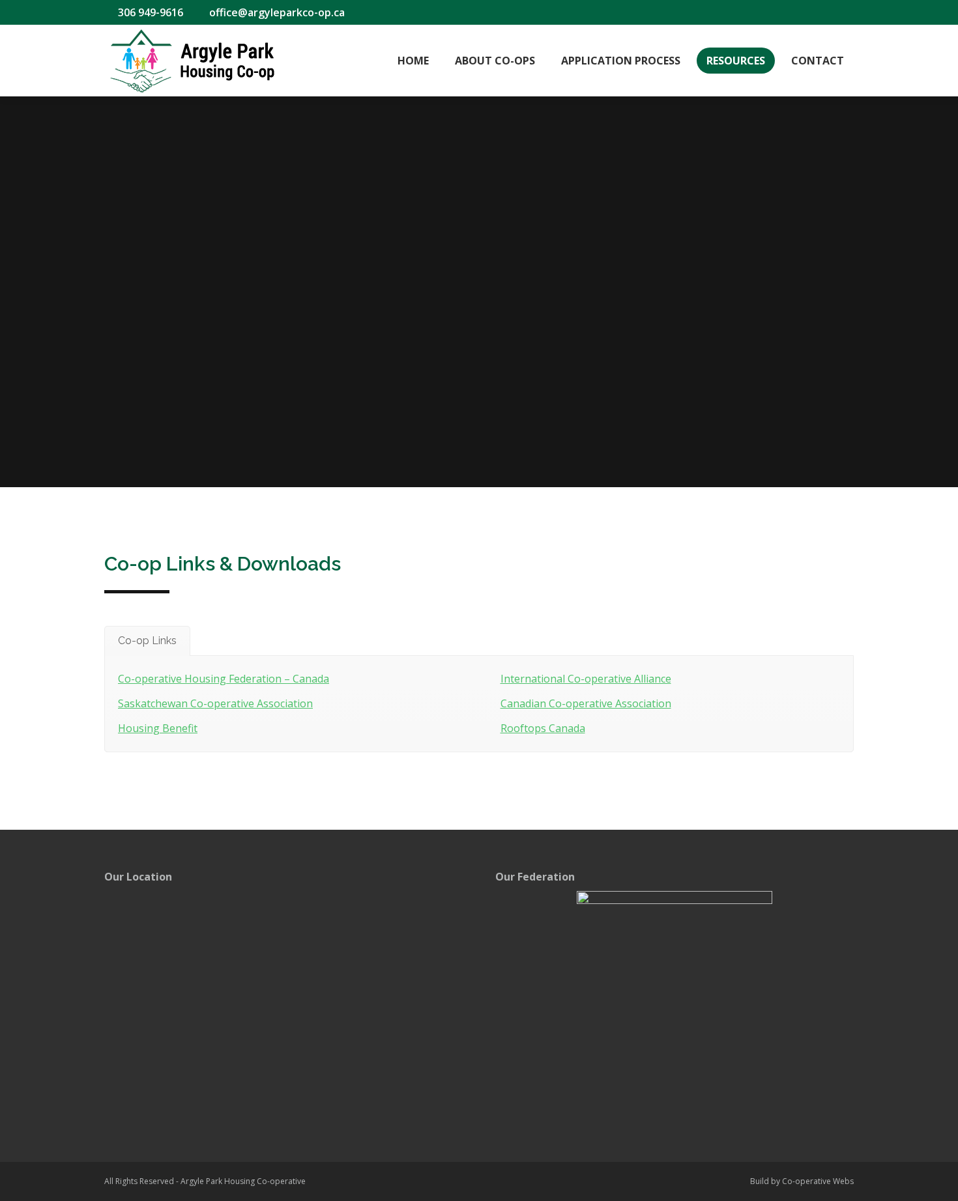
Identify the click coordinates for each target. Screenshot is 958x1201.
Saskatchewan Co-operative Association (215, 703)
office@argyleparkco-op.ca (277, 12)
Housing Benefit (157, 728)
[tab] (147, 641)
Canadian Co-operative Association (586, 703)
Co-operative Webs (818, 1181)
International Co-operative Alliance (586, 678)
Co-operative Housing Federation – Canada (223, 678)
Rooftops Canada (543, 728)
